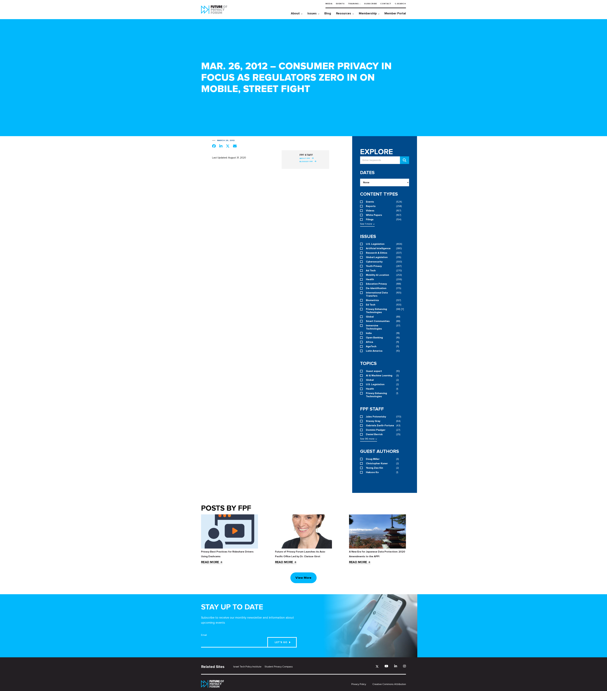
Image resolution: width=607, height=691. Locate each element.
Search (401, 4)
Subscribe (370, 4)
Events (340, 4)
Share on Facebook (214, 146)
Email (204, 635)
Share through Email (235, 146)
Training (353, 4)
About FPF (305, 158)
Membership (368, 13)
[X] (377, 666)
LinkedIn (395, 666)
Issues (312, 13)
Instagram (404, 666)
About (295, 13)
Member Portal (395, 13)
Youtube (386, 666)
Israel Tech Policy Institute (247, 666)
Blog (327, 13)
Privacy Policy (358, 684)
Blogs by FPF (306, 162)
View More (303, 578)
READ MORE (210, 562)
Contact (385, 4)
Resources (343, 13)
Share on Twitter (228, 146)
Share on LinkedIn (220, 146)
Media (328, 4)
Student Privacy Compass (279, 666)
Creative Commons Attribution (389, 684)
